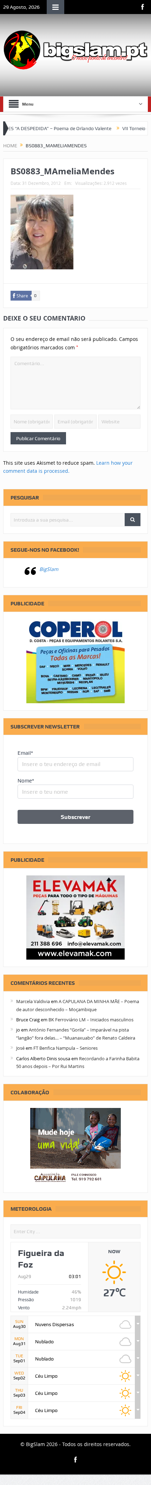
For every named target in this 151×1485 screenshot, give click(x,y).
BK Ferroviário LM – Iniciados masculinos (90, 1019)
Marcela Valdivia (33, 1001)
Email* (25, 753)
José (20, 1048)
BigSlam (48, 569)
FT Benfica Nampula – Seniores (65, 1048)
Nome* (26, 781)
